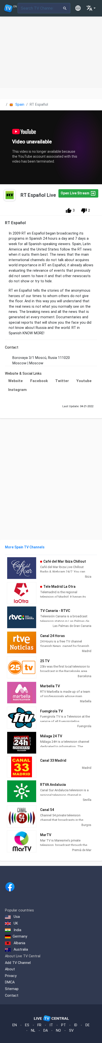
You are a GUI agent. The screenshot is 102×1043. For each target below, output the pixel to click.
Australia (20, 949)
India (17, 930)
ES (27, 1025)
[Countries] (78, 8)
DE (87, 1025)
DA (45, 1030)
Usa (16, 917)
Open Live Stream (75, 193)
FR (39, 1025)
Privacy (11, 976)
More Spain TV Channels (25, 547)
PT (63, 1025)
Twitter (62, 381)
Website (15, 381)
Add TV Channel (18, 963)
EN (14, 1025)
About (10, 969)
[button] (91, 8)
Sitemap (12, 989)
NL (33, 1030)
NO (58, 1030)
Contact (11, 995)
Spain (19, 104)
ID (75, 1025)
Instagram (17, 389)
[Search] (65, 8)
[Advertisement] (51, 52)
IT (51, 1025)
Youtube (84, 381)
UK (15, 923)
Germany (20, 936)
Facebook (39, 381)
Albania (19, 943)
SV (71, 1030)
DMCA (10, 982)
